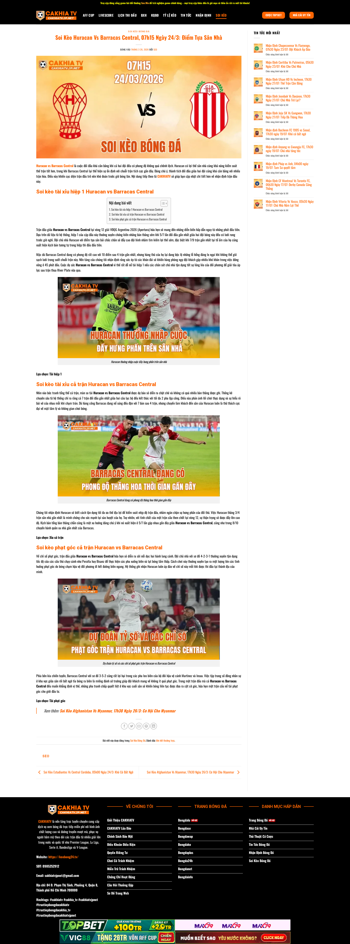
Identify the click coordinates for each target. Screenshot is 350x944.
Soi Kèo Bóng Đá (138, 31)
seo (155, 49)
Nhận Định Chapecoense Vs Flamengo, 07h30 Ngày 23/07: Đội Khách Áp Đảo (288, 47)
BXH (144, 15)
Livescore (106, 15)
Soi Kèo (221, 15)
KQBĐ (155, 15)
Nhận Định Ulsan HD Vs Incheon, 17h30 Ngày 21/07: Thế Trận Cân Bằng (289, 81)
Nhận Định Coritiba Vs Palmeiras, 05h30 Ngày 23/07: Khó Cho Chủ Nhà (290, 64)
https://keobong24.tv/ (63, 856)
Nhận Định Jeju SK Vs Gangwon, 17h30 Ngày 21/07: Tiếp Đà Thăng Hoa (288, 115)
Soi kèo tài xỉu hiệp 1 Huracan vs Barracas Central (136, 209)
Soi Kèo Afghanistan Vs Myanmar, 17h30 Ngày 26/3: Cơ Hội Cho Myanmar (117, 711)
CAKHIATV (44, 821)
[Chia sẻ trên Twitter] (131, 726)
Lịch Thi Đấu (127, 15)
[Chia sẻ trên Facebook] (124, 726)
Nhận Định (203, 15)
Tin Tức (186, 15)
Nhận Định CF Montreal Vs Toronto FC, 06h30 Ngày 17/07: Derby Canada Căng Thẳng (289, 185)
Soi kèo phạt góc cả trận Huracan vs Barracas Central (139, 219)
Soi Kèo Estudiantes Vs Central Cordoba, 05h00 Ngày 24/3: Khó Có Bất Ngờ (88, 772)
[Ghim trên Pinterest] (146, 726)
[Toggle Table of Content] (162, 203)
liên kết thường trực (165, 740)
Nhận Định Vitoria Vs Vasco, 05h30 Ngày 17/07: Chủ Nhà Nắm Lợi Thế (290, 203)
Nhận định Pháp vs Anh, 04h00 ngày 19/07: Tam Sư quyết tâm (287, 166)
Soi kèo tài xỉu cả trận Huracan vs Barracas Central (138, 214)
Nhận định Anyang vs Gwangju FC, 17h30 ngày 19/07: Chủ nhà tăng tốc (289, 149)
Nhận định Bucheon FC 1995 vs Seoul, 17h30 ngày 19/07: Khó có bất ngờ (288, 132)
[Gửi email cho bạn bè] (139, 726)
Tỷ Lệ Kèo (169, 15)
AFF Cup (88, 15)
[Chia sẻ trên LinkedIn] (153, 726)
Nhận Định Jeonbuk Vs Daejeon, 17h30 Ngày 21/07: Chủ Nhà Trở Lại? (288, 98)
